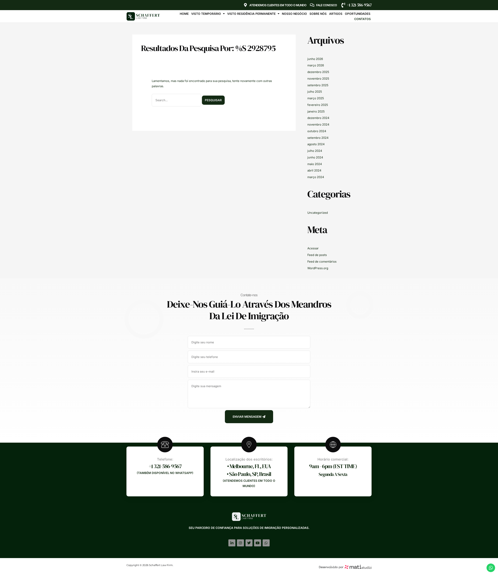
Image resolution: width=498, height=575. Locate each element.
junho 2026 (315, 59)
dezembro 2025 (318, 72)
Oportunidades (357, 14)
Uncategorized (317, 213)
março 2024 (315, 177)
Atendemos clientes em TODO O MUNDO (277, 5)
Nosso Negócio (294, 14)
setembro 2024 (318, 138)
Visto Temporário (206, 14)
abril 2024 (314, 170)
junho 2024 (315, 157)
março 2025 (315, 98)
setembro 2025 (317, 85)
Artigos (335, 14)
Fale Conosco (326, 5)
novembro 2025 (318, 78)
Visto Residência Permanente (251, 14)
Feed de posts (317, 255)
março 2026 (315, 65)
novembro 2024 (318, 124)
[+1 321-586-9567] (343, 5)
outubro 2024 (316, 131)
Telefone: (165, 459)
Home (184, 14)
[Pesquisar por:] (177, 100)
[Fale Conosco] (312, 5)
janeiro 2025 (316, 111)
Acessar (313, 248)
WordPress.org (317, 268)
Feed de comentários (322, 261)
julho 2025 (314, 91)
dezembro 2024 (318, 118)
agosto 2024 (316, 144)
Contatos (362, 19)
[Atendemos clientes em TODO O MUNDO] (245, 5)
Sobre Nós (318, 14)
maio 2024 (314, 164)
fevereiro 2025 (317, 105)
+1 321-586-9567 (359, 5)
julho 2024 (314, 151)
